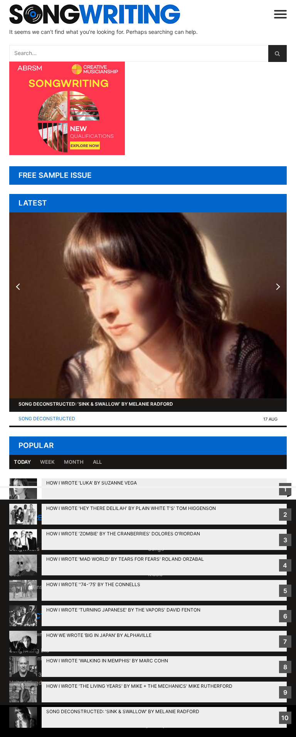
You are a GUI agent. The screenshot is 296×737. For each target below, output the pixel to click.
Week (47, 462)
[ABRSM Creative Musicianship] (67, 153)
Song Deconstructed (46, 418)
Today (22, 462)
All (97, 462)
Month (74, 462)
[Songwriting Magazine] (99, 14)
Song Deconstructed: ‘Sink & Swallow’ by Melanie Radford (95, 404)
